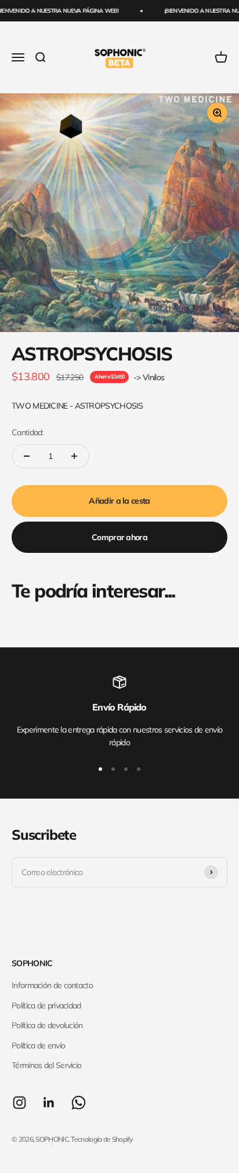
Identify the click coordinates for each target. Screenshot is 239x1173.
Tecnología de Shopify (101, 1139)
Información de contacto (52, 985)
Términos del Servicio (46, 1065)
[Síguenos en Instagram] (19, 1102)
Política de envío (38, 1045)
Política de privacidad (46, 1005)
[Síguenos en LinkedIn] (49, 1102)
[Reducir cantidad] (26, 456)
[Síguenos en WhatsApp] (78, 1102)
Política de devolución (47, 1025)
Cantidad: (28, 432)
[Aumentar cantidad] (74, 456)
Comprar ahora (119, 537)
